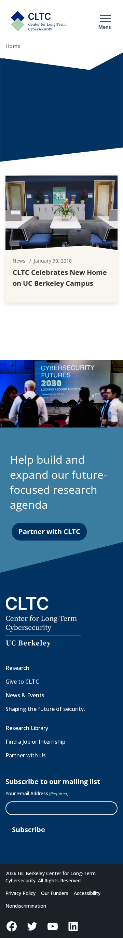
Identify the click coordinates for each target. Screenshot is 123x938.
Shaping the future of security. (45, 709)
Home (12, 46)
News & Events (24, 695)
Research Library (26, 728)
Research (17, 668)
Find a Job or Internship (35, 741)
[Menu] (105, 18)
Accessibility (87, 893)
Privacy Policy (20, 893)
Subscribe (28, 829)
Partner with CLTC (49, 531)
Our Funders (54, 893)
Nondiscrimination (25, 905)
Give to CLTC (22, 681)
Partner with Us (25, 755)
